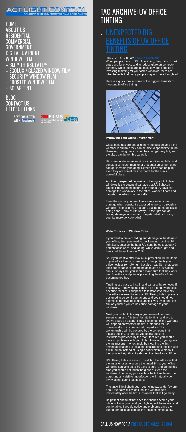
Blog (11, 97)
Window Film (19, 59)
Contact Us (17, 103)
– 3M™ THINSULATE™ (27, 64)
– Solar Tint (19, 88)
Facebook (27, 120)
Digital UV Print (23, 53)
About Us (15, 29)
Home (11, 24)
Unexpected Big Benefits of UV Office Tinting (137, 40)
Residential (18, 35)
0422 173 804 (161, 424)
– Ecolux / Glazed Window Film (38, 70)
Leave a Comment (147, 58)
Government (19, 47)
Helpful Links (20, 109)
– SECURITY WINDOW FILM (31, 76)
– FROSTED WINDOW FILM (30, 82)
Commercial (18, 41)
